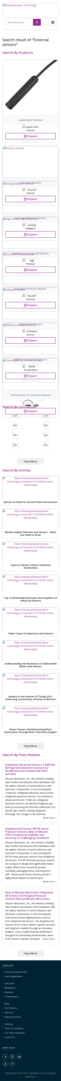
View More (30, 461)
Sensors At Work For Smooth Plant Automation (30, 502)
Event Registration (13, 976)
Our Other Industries (15, 1032)
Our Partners (11, 1008)
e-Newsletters (11, 996)
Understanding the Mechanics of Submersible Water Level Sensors (31, 665)
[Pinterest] (12, 1064)
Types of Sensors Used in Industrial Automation (30, 566)
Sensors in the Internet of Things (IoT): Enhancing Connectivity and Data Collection (30, 698)
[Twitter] (12, 1058)
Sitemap (9, 1024)
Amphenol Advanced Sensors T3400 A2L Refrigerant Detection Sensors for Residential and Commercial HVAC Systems (30, 769)
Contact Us (10, 1037)
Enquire (32, 136)
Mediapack (10, 987)
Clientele (9, 992)
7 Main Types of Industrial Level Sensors (30, 633)
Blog (7, 1003)
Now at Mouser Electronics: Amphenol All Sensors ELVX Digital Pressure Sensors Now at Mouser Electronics (29, 895)
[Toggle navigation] (52, 22)
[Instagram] (5, 1064)
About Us (9, 1012)
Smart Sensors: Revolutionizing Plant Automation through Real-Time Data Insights (30, 731)
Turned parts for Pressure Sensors (30, 395)
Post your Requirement (16, 971)
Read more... (49, 817)
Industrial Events (13, 1016)
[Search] (37, 22)
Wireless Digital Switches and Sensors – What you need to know (30, 533)
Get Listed (9, 983)
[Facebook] (5, 1056)
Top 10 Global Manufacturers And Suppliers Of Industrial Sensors (30, 599)
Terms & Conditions (14, 1028)
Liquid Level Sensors (31, 119)
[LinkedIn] (19, 1056)
